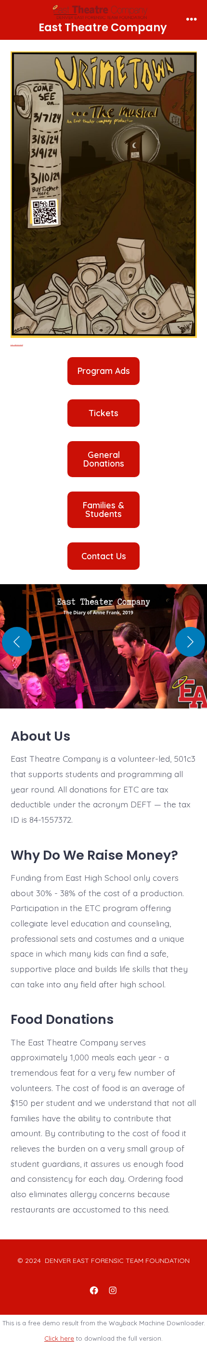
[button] (103, 651)
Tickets (103, 413)
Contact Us (103, 556)
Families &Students (103, 509)
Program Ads (104, 371)
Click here (59, 1338)
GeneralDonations (103, 459)
